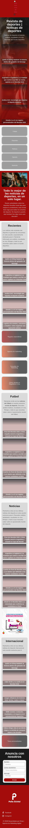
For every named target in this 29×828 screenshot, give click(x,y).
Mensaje (7, 773)
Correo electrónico (10, 767)
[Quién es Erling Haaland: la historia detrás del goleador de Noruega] (14, 53)
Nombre (6, 762)
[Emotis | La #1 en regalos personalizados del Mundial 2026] (14, 114)
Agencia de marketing (14, 351)
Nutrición (15, 165)
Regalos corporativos (14, 337)
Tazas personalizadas (14, 741)
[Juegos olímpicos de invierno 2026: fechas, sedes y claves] (14, 693)
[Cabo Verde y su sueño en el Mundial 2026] (14, 677)
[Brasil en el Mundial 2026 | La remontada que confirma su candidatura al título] (14, 599)
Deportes (15, 140)
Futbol (15, 131)
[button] (14, 14)
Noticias (14, 149)
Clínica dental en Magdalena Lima (14, 383)
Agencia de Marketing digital (11, 823)
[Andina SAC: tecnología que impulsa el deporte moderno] (14, 93)
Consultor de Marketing (14, 367)
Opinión (14, 157)
